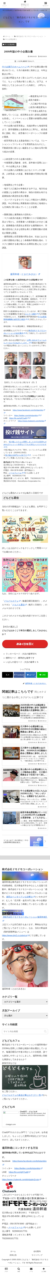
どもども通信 (18, 605)
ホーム (13, 1251)
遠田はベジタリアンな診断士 (19, 897)
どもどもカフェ (11, 601)
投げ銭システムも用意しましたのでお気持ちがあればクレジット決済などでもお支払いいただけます (25, 443)
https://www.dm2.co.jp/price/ (14, 935)
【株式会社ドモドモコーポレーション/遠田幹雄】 (25, 917)
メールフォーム (15, 473)
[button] (45, 1031)
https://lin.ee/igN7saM (18, 418)
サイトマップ (37, 1255)
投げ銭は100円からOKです (16, 455)
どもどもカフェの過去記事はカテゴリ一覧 (21, 1095)
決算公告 (13, 1255)
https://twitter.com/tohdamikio (26, 415)
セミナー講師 (30, 314)
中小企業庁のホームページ (14, 67)
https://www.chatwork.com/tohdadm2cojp (20, 1179)
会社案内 (37, 1251)
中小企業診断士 (10, 44)
